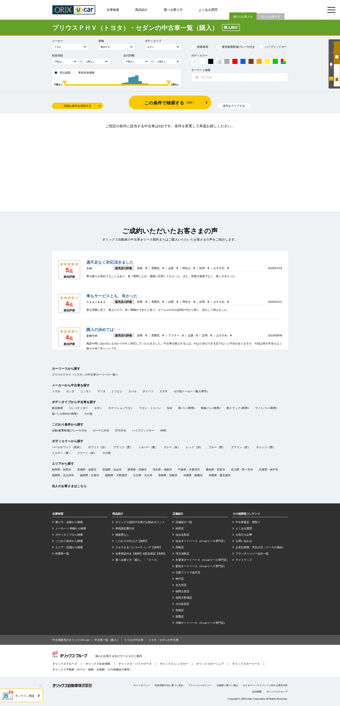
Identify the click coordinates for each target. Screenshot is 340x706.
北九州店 (181, 585)
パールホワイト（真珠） (67, 447)
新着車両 (202, 46)
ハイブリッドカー (276, 46)
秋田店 (180, 528)
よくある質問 (208, 9)
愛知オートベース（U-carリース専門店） (201, 566)
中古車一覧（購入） (106, 639)
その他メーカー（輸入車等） (191, 391)
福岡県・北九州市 (63, 475)
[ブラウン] (251, 61)
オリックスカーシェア (210, 663)
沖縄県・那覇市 (193, 475)
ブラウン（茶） (240, 447)
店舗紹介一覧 (184, 522)
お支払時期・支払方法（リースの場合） (260, 547)
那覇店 (180, 616)
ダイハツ (147, 391)
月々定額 (337, 75)
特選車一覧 (62, 553)
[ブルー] (243, 61)
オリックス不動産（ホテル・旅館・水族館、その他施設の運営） (92, 669)
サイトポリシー (141, 685)
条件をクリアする (234, 105)
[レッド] (235, 61)
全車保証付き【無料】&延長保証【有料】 (141, 553)
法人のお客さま (270, 16)
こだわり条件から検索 (69, 541)
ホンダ (70, 391)
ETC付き (120, 430)
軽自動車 (57, 408)
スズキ (163, 391)
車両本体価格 (86, 72)
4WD (163, 430)
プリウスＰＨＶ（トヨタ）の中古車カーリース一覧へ (85, 374)
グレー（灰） (172, 447)
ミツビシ (116, 391)
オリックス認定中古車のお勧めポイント (140, 522)
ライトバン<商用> (266, 408)
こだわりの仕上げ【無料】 (131, 541)
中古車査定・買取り (248, 522)
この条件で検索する (170, 102)
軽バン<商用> (186, 408)
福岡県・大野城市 (116, 475)
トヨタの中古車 (133, 639)
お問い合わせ (244, 541)
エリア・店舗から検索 (69, 547)
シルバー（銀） (148, 447)
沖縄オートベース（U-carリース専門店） (201, 622)
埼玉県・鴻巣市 (162, 469)
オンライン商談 (24, 695)
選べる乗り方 (173, 9)
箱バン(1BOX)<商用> (65, 413)
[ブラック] (210, 61)
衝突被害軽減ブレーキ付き (238, 46)
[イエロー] (267, 61)
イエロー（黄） (61, 452)
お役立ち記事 (244, 534)
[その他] (283, 61)
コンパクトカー (78, 408)
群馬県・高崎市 (137, 469)
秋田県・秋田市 (61, 469)
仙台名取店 (182, 534)
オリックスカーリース (246, 663)
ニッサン (85, 391)
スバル (132, 391)
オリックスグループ (64, 663)
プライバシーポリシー (200, 685)
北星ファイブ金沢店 (188, 572)
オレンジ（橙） (265, 447)
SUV (169, 408)
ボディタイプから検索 (69, 534)
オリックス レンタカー (174, 663)
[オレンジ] (259, 61)
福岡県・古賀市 (89, 475)
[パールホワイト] (194, 61)
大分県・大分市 (142, 475)
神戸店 (180, 578)
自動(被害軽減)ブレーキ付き (69, 430)
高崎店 (180, 547)
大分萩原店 (182, 603)
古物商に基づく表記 (227, 685)
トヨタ (56, 391)
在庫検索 (113, 9)
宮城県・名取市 (86, 469)
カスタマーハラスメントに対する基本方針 (265, 685)
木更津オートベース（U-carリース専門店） (202, 559)
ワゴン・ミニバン (150, 408)
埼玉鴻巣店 (182, 553)
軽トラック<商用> (238, 408)
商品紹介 (141, 9)
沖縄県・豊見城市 (220, 475)
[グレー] (227, 61)
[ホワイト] (202, 61)
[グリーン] (275, 61)
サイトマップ (244, 559)
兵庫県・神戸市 (268, 469)
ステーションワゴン (120, 408)
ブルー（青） (217, 447)
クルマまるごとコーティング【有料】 (138, 547)
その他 (88, 413)
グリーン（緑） (86, 452)
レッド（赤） (194, 447)
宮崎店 (180, 610)
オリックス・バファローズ (135, 663)
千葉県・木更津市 (189, 469)
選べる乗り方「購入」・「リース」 (137, 559)
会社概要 (256, 691)
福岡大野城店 (184, 597)
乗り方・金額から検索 (69, 522)
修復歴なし (122, 534)
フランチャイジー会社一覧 (252, 553)
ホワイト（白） (97, 447)
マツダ (101, 391)
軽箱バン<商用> (211, 408)
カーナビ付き (101, 430)
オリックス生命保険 (97, 663)
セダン (98, 408)
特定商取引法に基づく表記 (169, 685)
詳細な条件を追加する (77, 105)
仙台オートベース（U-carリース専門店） (201, 541)
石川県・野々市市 (242, 469)
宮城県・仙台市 (112, 469)
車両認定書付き (125, 528)
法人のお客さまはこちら (69, 486)
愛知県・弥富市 (215, 469)
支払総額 (65, 72)
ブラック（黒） (123, 447)
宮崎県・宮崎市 (167, 475)
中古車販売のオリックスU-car (71, 639)
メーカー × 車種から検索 (70, 528)
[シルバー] (218, 61)
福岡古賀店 (182, 591)
